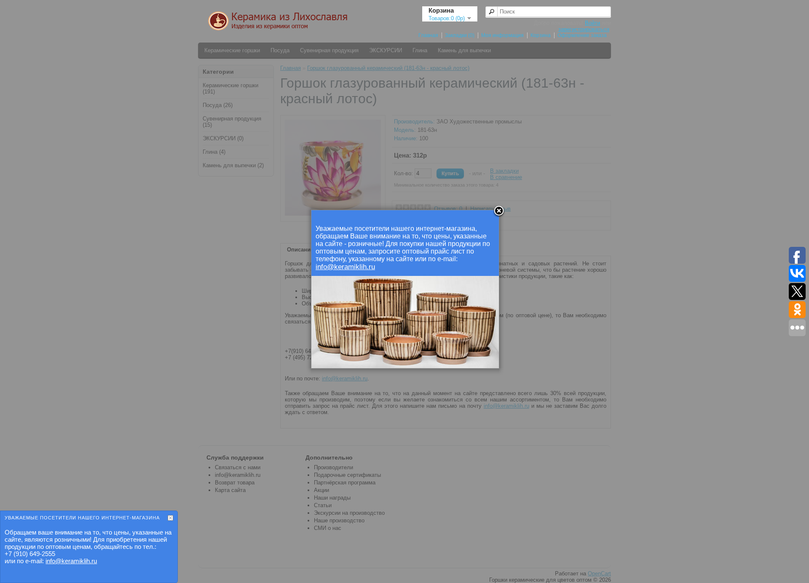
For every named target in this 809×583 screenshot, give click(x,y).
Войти (592, 23)
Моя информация (502, 35)
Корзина (540, 35)
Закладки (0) (459, 35)
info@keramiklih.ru (71, 560)
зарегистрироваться (583, 29)
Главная (428, 35)
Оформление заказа (582, 35)
